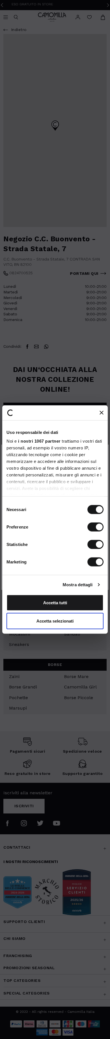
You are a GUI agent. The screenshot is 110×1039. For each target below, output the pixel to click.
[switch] (95, 526)
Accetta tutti (55, 602)
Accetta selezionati (55, 621)
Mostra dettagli (78, 584)
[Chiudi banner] (102, 413)
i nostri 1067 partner (39, 441)
